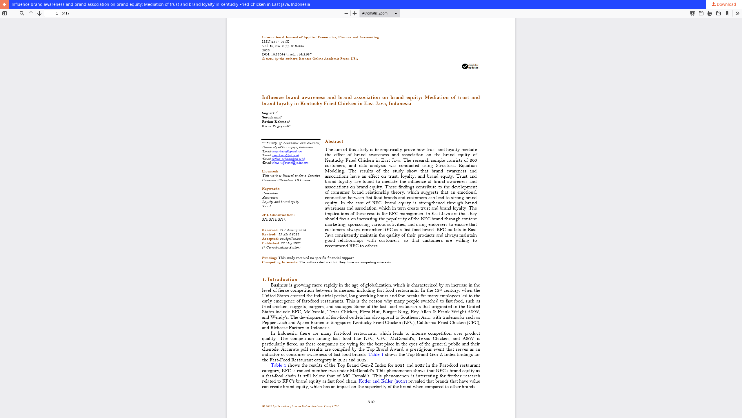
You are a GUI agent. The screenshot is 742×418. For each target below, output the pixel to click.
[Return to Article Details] (4, 4)
